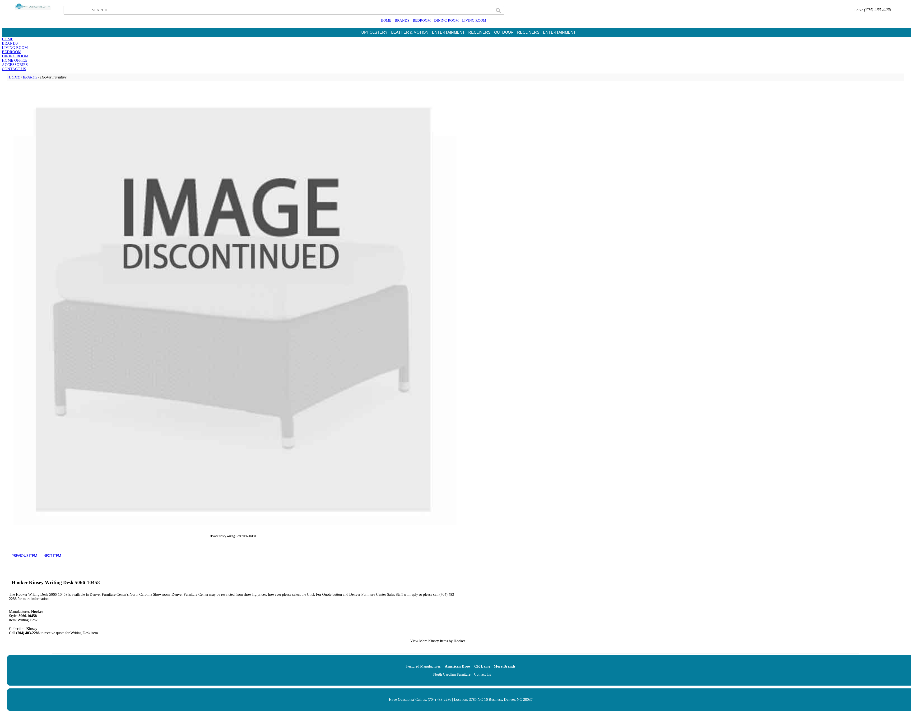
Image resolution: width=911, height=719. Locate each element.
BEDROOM (422, 20)
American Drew (458, 666)
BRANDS (402, 20)
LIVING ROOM (474, 20)
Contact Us (482, 674)
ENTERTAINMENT (448, 32)
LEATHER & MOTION (409, 32)
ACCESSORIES (15, 65)
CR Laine (482, 666)
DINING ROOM (446, 20)
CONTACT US (14, 69)
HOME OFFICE (15, 60)
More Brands (504, 666)
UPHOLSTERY (374, 32)
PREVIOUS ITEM (24, 555)
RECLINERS (479, 32)
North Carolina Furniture (451, 674)
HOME (386, 20)
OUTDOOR (504, 32)
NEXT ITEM (52, 555)
